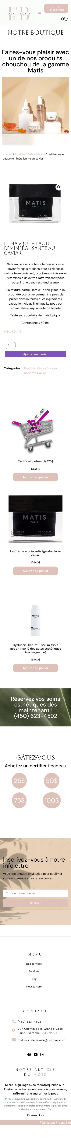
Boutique (34, 971)
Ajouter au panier (35, 354)
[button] (39, 13)
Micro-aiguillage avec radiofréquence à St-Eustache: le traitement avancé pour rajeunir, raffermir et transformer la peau (35, 1089)
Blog (34, 979)
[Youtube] (35, 1054)
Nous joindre (34, 986)
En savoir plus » (35, 1115)
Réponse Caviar (35, 373)
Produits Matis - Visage (30, 154)
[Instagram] (42, 1054)
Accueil (7, 154)
